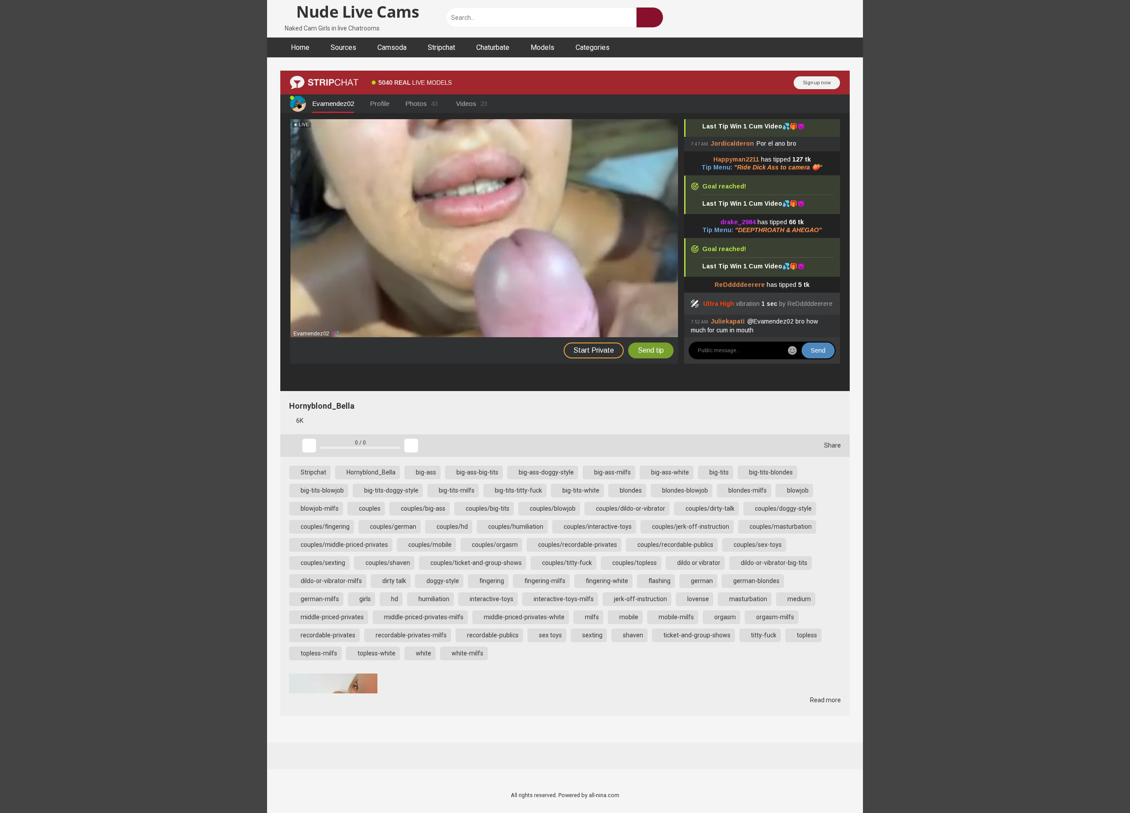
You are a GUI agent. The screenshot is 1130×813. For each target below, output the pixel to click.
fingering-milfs (544, 580)
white (422, 653)
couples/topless (634, 562)
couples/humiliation (515, 526)
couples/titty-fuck (566, 562)
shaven (632, 635)
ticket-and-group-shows (696, 635)
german (701, 580)
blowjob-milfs (319, 508)
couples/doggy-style (782, 508)
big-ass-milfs (612, 472)
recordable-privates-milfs (410, 635)
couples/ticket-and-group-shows (475, 562)
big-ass (425, 472)
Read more (825, 700)
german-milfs (319, 598)
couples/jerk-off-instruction (690, 526)
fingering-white (606, 580)
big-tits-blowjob (321, 490)
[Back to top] (1101, 786)
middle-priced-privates (331, 617)
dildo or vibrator (698, 562)
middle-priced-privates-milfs (423, 617)
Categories (593, 47)
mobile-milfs (675, 617)
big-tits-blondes (770, 472)
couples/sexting (322, 562)
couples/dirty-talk (709, 508)
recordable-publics (492, 635)
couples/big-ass (422, 508)
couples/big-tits (486, 508)
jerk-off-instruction (640, 598)
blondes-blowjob (684, 490)
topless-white (376, 653)
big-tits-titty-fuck (517, 490)
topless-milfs (318, 653)
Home (300, 47)
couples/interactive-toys (597, 526)
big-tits (718, 472)
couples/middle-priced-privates (343, 544)
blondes (630, 490)
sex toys (550, 635)
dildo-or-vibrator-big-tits (773, 562)
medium (798, 598)
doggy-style (442, 580)
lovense (697, 598)
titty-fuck (763, 635)
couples (369, 508)
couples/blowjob (552, 508)
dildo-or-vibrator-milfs (330, 580)
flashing (658, 580)
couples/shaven (387, 562)
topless (806, 635)
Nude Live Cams (356, 12)
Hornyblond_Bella (370, 472)
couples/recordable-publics (674, 544)
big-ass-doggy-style (545, 472)
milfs (591, 617)
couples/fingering (324, 526)
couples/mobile (429, 544)
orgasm (724, 617)
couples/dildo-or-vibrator (630, 508)
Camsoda (392, 47)
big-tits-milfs (456, 490)
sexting (592, 635)
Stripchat (441, 47)
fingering (491, 580)
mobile (628, 617)
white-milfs (466, 653)
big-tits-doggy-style (390, 490)
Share (832, 445)
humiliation (433, 598)
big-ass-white (669, 472)
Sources (343, 47)
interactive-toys (490, 598)
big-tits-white (580, 490)
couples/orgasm (494, 544)
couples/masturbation (780, 526)
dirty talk (393, 580)
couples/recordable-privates (577, 544)
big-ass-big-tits (476, 472)
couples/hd (451, 526)
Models (542, 47)
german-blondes (756, 580)
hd (394, 598)
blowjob (797, 490)
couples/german (392, 526)
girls (364, 598)
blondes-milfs (747, 490)
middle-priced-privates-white (523, 617)
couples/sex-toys (757, 544)
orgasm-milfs (774, 617)
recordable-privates (327, 635)
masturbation (747, 598)
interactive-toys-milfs (563, 598)
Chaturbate (492, 47)
